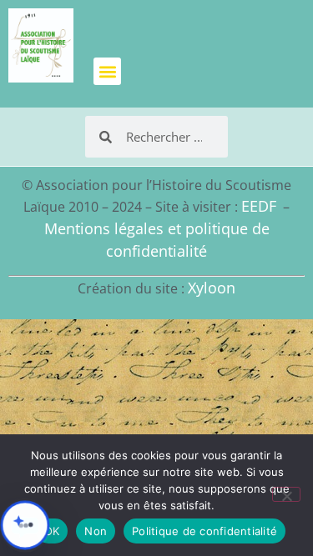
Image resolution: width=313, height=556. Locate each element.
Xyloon (211, 288)
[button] (107, 71)
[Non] (286, 494)
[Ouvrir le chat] (25, 525)
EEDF (258, 206)
